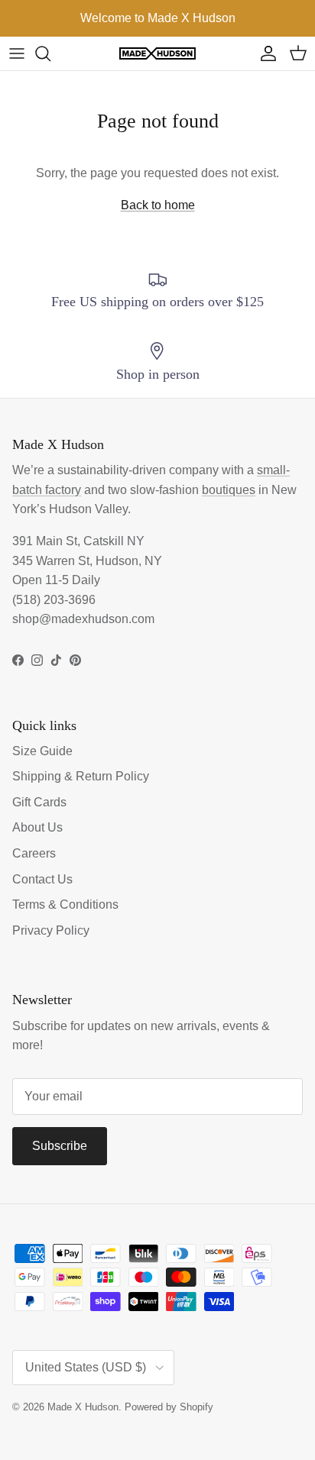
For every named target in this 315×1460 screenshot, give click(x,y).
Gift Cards (39, 802)
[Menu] (17, 53)
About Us (37, 827)
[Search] (50, 53)
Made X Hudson (83, 1407)
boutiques (228, 489)
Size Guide (42, 751)
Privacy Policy (50, 930)
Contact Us (42, 879)
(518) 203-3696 (54, 599)
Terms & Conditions (65, 904)
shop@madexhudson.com (83, 618)
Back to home (158, 205)
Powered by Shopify (169, 1407)
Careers (34, 853)
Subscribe (59, 1145)
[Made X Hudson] (157, 54)
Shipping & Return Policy (80, 776)
